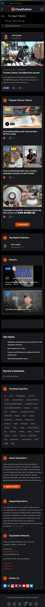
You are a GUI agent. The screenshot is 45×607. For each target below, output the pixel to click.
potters (15, 428)
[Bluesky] (31, 585)
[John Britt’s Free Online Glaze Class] (22, 302)
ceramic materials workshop (12, 408)
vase (5, 439)
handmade (18, 419)
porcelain (7, 428)
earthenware (8, 416)
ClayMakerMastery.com (11, 551)
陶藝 (12, 443)
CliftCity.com (7, 568)
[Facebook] (5, 585)
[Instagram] (12, 585)
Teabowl (37, 431)
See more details (17, 526)
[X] (8, 585)
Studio (29, 431)
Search (39, 324)
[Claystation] (21, 9)
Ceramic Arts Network (32, 400)
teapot (15, 435)
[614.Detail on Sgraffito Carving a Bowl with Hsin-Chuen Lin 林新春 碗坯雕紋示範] (22, 196)
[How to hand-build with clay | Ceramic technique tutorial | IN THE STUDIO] (22, 157)
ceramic (6, 400)
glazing (31, 416)
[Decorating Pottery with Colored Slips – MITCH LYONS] (22, 117)
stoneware (13, 431)
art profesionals (20, 396)
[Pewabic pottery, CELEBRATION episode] (22, 54)
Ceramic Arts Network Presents (13, 404)
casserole (31, 396)
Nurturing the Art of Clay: (16, 348)
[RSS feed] (27, 585)
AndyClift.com (7, 563)
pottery (22, 428)
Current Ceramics (9, 70)
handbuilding (8, 419)
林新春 (6, 443)
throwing (22, 435)
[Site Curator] (5, 36)
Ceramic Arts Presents (31, 404)
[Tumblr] (20, 585)
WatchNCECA (14, 439)
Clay (5, 412)
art (5, 396)
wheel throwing (26, 439)
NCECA (33, 423)
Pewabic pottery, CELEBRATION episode (21, 73)
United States (32, 435)
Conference (13, 412)
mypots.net (24, 423)
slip (5, 431)
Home (3, 16)
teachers (7, 435)
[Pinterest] (16, 585)
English (17, 416)
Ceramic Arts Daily (17, 400)
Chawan (35, 408)
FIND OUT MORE (12, 486)
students (21, 431)
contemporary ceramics (27, 412)
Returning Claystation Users (18, 358)
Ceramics (27, 408)
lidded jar (7, 423)
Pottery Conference (33, 428)
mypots (16, 423)
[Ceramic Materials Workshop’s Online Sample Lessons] (22, 276)
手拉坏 (36, 439)
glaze (24, 416)
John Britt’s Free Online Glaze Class (18, 309)
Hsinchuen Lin (29, 419)
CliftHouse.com (8, 566)
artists (11, 396)
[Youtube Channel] (24, 585)
